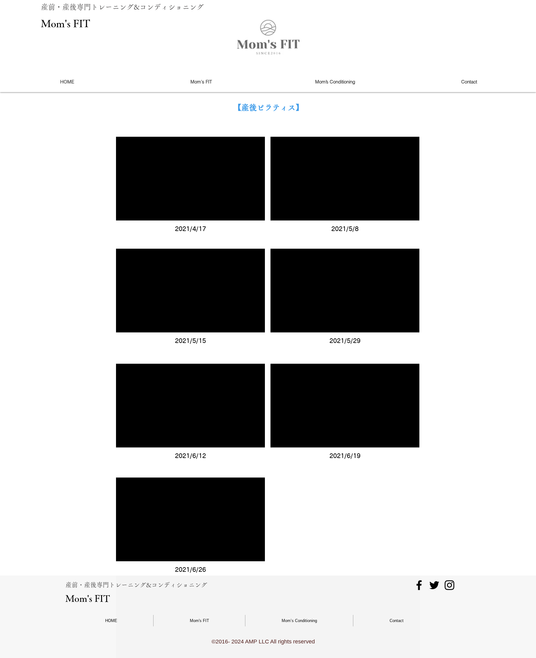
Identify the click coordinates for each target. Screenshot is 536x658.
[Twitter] (434, 585)
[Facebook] (419, 585)
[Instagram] (449, 585)
